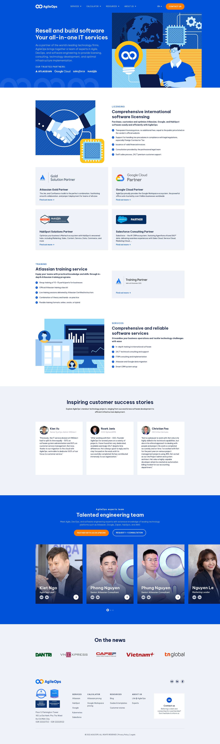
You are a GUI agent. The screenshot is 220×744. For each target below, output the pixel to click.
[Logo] (46, 6)
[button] (107, 610)
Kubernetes (77, 712)
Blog (112, 698)
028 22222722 (42, 722)
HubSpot (76, 703)
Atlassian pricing (94, 698)
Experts (135, 703)
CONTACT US (175, 6)
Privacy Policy (123, 735)
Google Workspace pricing (95, 704)
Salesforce (76, 717)
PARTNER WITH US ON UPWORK (91, 533)
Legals (132, 735)
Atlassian (76, 698)
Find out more (46, 200)
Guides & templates (118, 703)
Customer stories (117, 708)
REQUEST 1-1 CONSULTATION (129, 533)
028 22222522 (57, 722)
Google (75, 708)
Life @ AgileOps (139, 698)
